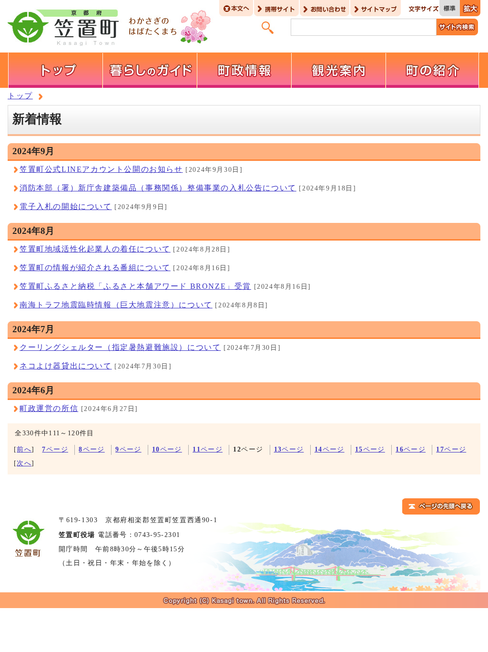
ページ (55, 449)
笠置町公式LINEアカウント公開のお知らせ (101, 169)
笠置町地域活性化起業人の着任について (95, 249)
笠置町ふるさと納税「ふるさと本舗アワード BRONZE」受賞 (135, 286)
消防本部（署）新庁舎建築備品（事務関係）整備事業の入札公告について (158, 188)
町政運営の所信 (49, 408)
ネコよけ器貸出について (66, 366)
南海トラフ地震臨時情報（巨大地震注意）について (116, 305)
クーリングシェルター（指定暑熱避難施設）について (120, 347)
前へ (24, 449)
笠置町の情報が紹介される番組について (95, 267)
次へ (24, 463)
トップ (20, 96)
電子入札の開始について (66, 206)
